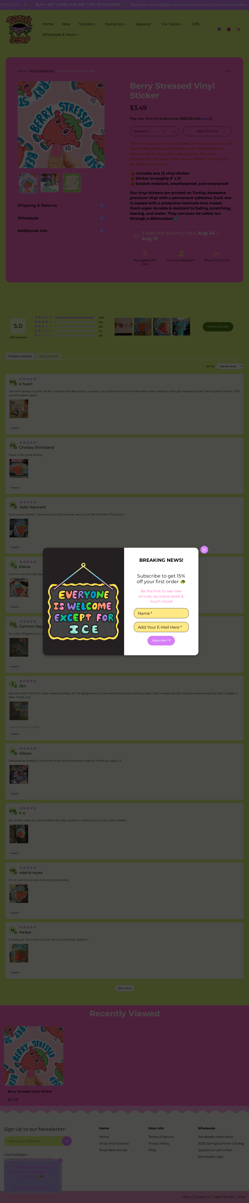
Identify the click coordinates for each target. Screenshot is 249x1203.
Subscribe (159, 640)
